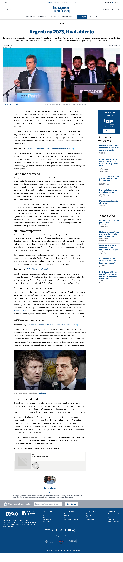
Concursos (111, 516)
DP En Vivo (93, 17)
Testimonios (47, 520)
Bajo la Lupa (89, 516)
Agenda (62, 23)
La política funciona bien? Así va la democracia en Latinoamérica (51, 325)
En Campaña (90, 518)
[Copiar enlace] (17, 104)
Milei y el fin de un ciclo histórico (38, 269)
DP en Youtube (90, 520)
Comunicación (47, 516)
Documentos (68, 514)
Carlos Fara (9, 45)
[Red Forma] (61, 541)
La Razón (42, 393)
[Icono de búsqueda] (6, 2)
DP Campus (81, 17)
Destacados (46, 522)
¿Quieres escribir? (113, 518)
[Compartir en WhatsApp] (5, 104)
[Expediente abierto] (50, 541)
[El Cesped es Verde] (73, 541)
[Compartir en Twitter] (8, 104)
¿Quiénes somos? (113, 514)
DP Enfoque (68, 516)
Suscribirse (71, 504)
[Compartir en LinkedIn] (13, 104)
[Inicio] (61, 9)
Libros (66, 518)
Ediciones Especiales (71, 520)
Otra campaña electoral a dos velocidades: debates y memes (49, 149)
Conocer (109, 131)
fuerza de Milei (20, 311)
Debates (45, 518)
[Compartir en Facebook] (11, 104)
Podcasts (89, 514)
